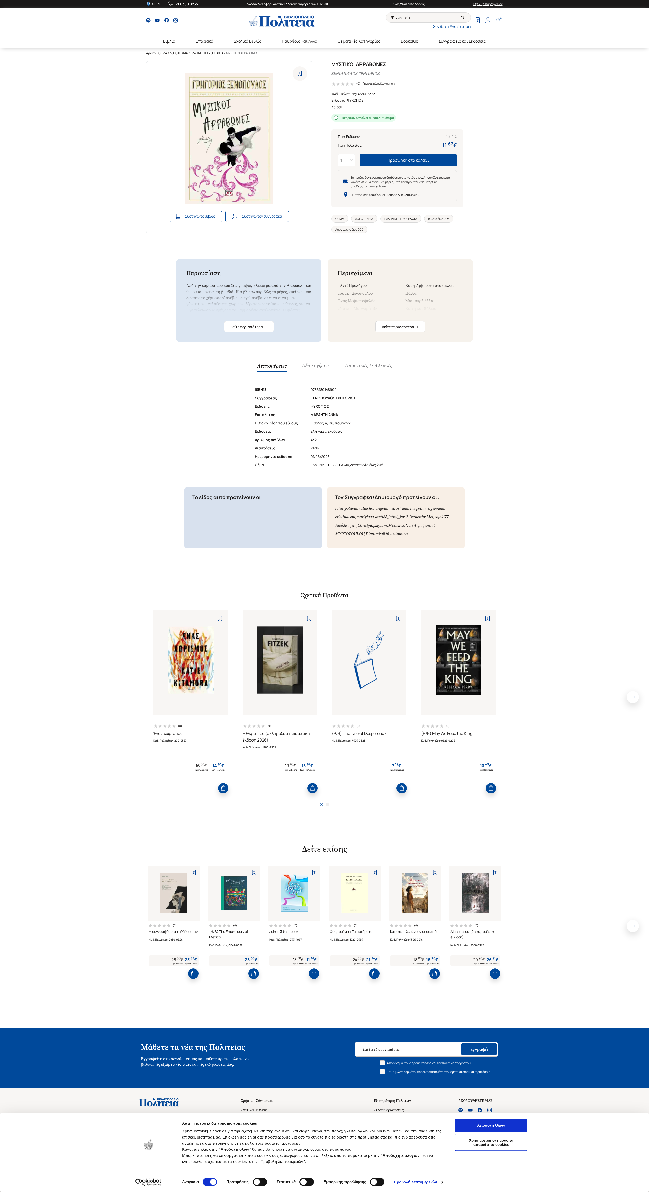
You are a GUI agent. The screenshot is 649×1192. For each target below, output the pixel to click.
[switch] (260, 1182)
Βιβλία (169, 41)
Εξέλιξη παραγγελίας (488, 4)
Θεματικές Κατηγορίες (359, 41)
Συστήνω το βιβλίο (200, 216)
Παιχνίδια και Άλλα (299, 41)
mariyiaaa (365, 516)
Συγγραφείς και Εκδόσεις (462, 41)
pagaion (380, 525)
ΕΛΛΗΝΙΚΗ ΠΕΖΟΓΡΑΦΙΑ (207, 53)
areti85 (381, 516)
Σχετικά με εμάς (254, 1109)
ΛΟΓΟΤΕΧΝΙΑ (179, 53)
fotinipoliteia (346, 508)
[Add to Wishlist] (300, 73)
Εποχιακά (204, 41)
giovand (437, 508)
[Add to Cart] (223, 788)
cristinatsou (345, 516)
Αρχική (151, 53)
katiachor (366, 508)
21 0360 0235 (187, 4)
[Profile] (488, 21)
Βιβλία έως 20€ (438, 218)
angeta (381, 508)
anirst (430, 525)
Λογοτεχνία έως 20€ (349, 229)
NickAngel (414, 525)
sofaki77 (442, 516)
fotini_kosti (398, 516)
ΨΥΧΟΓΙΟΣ (355, 100)
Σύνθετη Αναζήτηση (452, 26)
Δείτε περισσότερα (248, 327)
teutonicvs (399, 533)
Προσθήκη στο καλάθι (408, 160)
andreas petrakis (415, 508)
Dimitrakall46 (377, 533)
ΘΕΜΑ (162, 53)
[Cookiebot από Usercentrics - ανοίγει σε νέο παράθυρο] (148, 1182)
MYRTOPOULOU (349, 533)
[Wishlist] (478, 21)
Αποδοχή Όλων (491, 1125)
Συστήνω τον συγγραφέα (262, 216)
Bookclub (409, 41)
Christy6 (365, 525)
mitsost (394, 508)
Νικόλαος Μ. (345, 525)
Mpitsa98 (396, 525)
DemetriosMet (421, 516)
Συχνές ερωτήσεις (389, 1109)
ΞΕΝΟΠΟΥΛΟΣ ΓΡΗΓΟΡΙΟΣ (355, 73)
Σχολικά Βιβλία (248, 41)
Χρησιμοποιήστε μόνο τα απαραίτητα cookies (491, 1142)
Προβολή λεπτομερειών (415, 1182)
